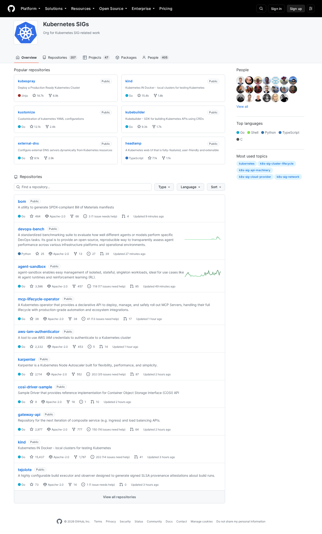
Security (125, 521)
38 (36, 319)
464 (37, 216)
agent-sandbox (32, 266)
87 (137, 374)
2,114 (38, 374)
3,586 (38, 286)
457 (80, 286)
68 (77, 216)
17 (130, 319)
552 (79, 374)
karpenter (26, 359)
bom (22, 201)
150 (94, 429)
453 (80, 346)
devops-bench (31, 229)
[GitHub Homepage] (59, 521)
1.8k (160, 95)
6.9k (55, 95)
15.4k (145, 95)
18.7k (40, 95)
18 (73, 402)
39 (107, 254)
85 (137, 286)
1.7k (159, 126)
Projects (98, 57)
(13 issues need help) (105, 319)
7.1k (154, 158)
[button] (164, 187)
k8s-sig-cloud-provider (255, 176)
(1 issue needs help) (104, 216)
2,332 (38, 346)
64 (137, 429)
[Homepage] (11, 8)
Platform (29, 8)
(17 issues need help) (111, 286)
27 (93, 254)
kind (22, 442)
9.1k (36, 158)
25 (42, 254)
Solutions (54, 8)
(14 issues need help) (116, 457)
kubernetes (246, 163)
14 (106, 346)
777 (79, 429)
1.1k (168, 158)
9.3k (144, 126)
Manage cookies (202, 521)
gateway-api (29, 414)
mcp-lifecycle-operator (38, 299)
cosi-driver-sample (35, 387)
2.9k (51, 158)
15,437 (39, 457)
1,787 (82, 457)
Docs (169, 521)
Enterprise (141, 8)
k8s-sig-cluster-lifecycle (276, 163)
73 (36, 484)
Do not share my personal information (240, 521)
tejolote (25, 469)
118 (94, 286)
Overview (29, 57)
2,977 (38, 429)
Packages (128, 57)
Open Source (111, 8)
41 (88, 319)
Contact (181, 521)
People (157, 57)
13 (80, 254)
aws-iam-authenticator (38, 331)
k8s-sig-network (288, 176)
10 (97, 402)
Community (154, 521)
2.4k (52, 126)
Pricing (165, 8)
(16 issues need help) (111, 429)
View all (242, 106)
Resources (81, 8)
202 (94, 374)
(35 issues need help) (112, 374)
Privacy (111, 521)
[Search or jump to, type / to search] (261, 8)
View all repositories (119, 497)
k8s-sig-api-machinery (254, 170)
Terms (98, 521)
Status (139, 521)
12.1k (37, 126)
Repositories (62, 57)
